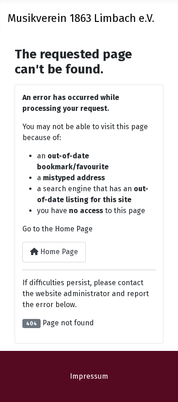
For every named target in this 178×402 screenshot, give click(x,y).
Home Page (58, 251)
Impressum (89, 376)
